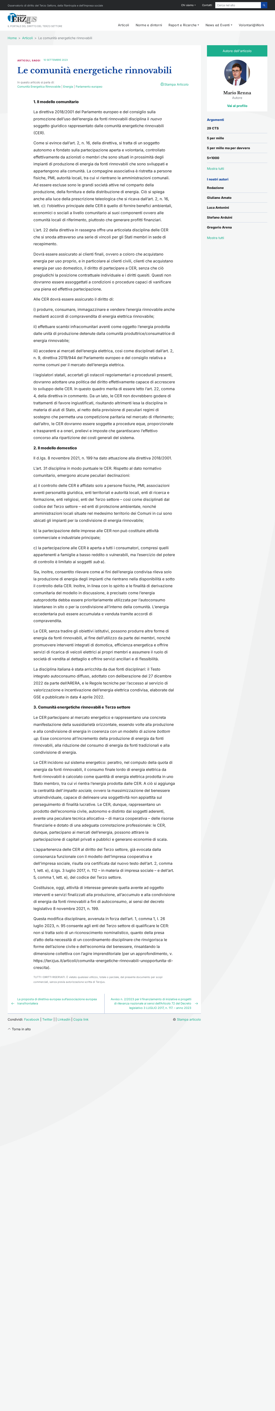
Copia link (81, 1019)
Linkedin (64, 1019)
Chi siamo (187, 5)
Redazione (215, 188)
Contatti (207, 5)
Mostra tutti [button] (215, 169)
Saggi (36, 60)
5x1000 (213, 158)
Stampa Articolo (176, 84)
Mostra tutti (215, 238)
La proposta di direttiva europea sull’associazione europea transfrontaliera (57, 1001)
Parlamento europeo (89, 86)
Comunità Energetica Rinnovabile (39, 86)
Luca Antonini (218, 207)
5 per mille (215, 138)
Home (12, 38)
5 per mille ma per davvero (228, 148)
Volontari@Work (251, 25)
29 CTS (213, 128)
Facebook (31, 1019)
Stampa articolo (189, 1019)
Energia (68, 86)
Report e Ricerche (182, 25)
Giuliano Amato (219, 198)
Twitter (47, 1019)
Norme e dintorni (149, 25)
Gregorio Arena (219, 227)
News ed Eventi (218, 25)
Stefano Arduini (219, 217)
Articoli (123, 25)
